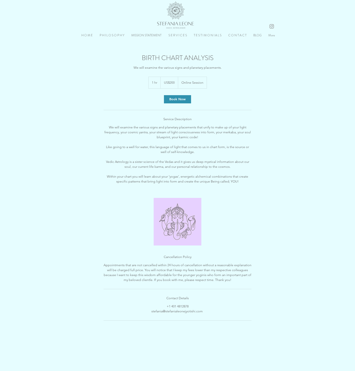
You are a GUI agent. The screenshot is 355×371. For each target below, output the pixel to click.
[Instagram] (272, 26)
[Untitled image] (177, 221)
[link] (177, 99)
